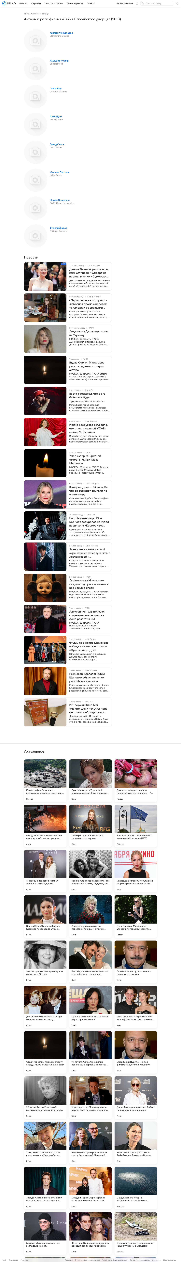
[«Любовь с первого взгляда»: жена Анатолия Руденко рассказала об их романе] (45, 871)
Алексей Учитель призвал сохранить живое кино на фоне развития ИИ (87, 615)
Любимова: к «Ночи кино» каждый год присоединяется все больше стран (88, 584)
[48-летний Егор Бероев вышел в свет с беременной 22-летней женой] (90, 1143)
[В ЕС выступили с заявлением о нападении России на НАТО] (136, 826)
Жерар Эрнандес (60, 200)
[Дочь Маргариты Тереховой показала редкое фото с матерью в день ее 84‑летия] (90, 780)
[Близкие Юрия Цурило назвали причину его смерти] (136, 962)
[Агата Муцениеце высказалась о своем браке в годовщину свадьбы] (90, 962)
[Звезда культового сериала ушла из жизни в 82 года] (45, 962)
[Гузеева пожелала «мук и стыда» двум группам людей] (90, 1007)
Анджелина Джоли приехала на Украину (88, 333)
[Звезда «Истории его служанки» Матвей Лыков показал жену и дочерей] (45, 1188)
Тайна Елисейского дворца (36, 14)
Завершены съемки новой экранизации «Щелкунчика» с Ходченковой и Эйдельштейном (89, 553)
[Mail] (4, 3)
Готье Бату (56, 88)
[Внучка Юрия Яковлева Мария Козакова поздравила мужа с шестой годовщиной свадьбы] (45, 916)
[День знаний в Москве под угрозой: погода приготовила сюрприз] (136, 916)
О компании (13, 1260)
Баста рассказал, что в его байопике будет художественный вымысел (87, 397)
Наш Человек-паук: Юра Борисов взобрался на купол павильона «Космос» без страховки (89, 522)
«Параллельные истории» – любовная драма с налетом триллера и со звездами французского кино (88, 304)
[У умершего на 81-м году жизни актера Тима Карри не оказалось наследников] (90, 1097)
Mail (4, 1260)
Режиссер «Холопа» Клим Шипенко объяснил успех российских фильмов (87, 677)
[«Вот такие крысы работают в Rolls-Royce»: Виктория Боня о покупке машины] (136, 1143)
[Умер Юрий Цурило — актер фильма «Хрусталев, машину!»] (136, 1052)
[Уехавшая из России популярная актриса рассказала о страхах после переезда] (136, 871)
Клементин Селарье (61, 33)
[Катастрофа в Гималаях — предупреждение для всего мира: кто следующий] (45, 780)
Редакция (69, 1260)
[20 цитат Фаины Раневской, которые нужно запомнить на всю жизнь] (45, 1097)
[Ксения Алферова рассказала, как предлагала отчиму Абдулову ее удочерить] (90, 871)
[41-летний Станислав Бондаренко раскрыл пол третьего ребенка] (90, 1233)
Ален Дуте (56, 116)
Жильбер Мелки (59, 61)
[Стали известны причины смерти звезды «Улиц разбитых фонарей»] (45, 1052)
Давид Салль (57, 144)
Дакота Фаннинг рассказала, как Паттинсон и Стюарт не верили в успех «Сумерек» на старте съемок (88, 273)
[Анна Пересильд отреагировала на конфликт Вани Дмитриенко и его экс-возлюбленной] (136, 1007)
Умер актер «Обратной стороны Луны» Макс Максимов (85, 459)
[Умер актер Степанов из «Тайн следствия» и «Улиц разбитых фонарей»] (45, 1143)
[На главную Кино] (11, 3)
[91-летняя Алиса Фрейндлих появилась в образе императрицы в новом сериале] (90, 1052)
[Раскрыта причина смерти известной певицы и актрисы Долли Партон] (90, 916)
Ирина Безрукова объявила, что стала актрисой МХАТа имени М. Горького (88, 428)
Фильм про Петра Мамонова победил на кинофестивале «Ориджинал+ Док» (88, 646)
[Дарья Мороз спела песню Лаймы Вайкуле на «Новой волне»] (136, 1097)
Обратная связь (169, 1260)
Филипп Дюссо (58, 228)
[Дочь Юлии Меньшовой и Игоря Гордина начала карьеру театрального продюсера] (45, 1007)
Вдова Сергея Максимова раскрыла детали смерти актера (86, 366)
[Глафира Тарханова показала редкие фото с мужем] (90, 826)
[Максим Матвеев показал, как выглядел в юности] (45, 1233)
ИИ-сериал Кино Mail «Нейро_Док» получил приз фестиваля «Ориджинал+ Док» (88, 709)
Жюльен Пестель (59, 172)
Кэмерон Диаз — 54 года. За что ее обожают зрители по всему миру (88, 491)
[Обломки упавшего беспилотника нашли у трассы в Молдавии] (136, 1233)
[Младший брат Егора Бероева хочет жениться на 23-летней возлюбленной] (90, 1188)
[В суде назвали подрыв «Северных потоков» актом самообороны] (136, 1188)
